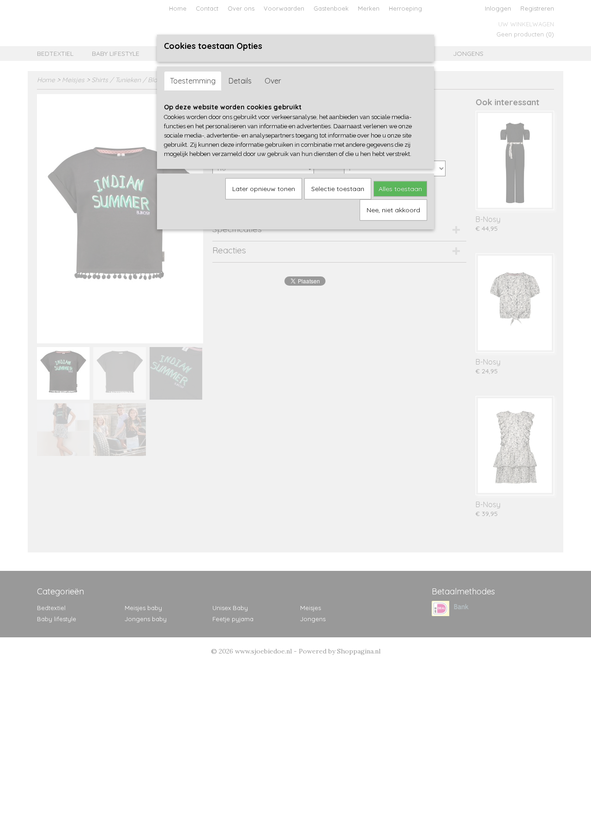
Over (273, 80)
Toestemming (193, 80)
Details (240, 80)
